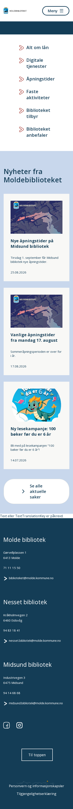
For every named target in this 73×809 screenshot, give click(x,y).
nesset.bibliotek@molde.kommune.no (35, 640)
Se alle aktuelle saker (38, 491)
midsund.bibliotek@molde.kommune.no (36, 703)
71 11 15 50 (11, 568)
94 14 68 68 (11, 693)
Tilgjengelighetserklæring (36, 793)
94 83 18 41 (11, 630)
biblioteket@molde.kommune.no (31, 578)
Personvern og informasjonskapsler (36, 786)
